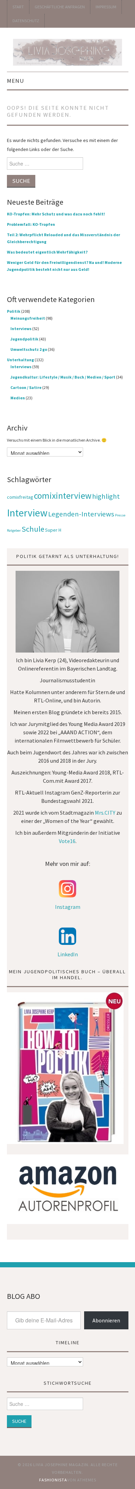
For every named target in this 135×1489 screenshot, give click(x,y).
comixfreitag (20, 497)
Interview (27, 512)
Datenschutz (25, 20)
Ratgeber (14, 530)
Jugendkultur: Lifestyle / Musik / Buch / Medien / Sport (62, 377)
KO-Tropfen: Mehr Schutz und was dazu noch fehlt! (56, 213)
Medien (17, 397)
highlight (106, 496)
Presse (120, 515)
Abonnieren (106, 1320)
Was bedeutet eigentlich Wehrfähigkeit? (47, 252)
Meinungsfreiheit (27, 318)
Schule (32, 529)
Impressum (106, 6)
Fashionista (53, 1479)
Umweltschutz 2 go (28, 349)
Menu (15, 81)
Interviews (21, 328)
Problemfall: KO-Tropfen (31, 224)
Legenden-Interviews (81, 514)
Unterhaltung (20, 359)
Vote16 (67, 840)
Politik (13, 311)
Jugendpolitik (24, 339)
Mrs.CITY (105, 812)
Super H (53, 530)
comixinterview (62, 495)
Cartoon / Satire (26, 387)
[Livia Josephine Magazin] (67, 51)
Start (18, 6)
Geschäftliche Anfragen (60, 6)
